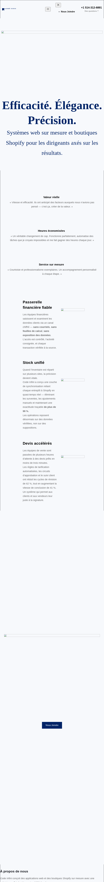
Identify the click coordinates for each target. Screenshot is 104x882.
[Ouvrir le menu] (48, 9)
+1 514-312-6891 (91, 7)
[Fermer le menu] (58, 5)
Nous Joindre (52, 725)
